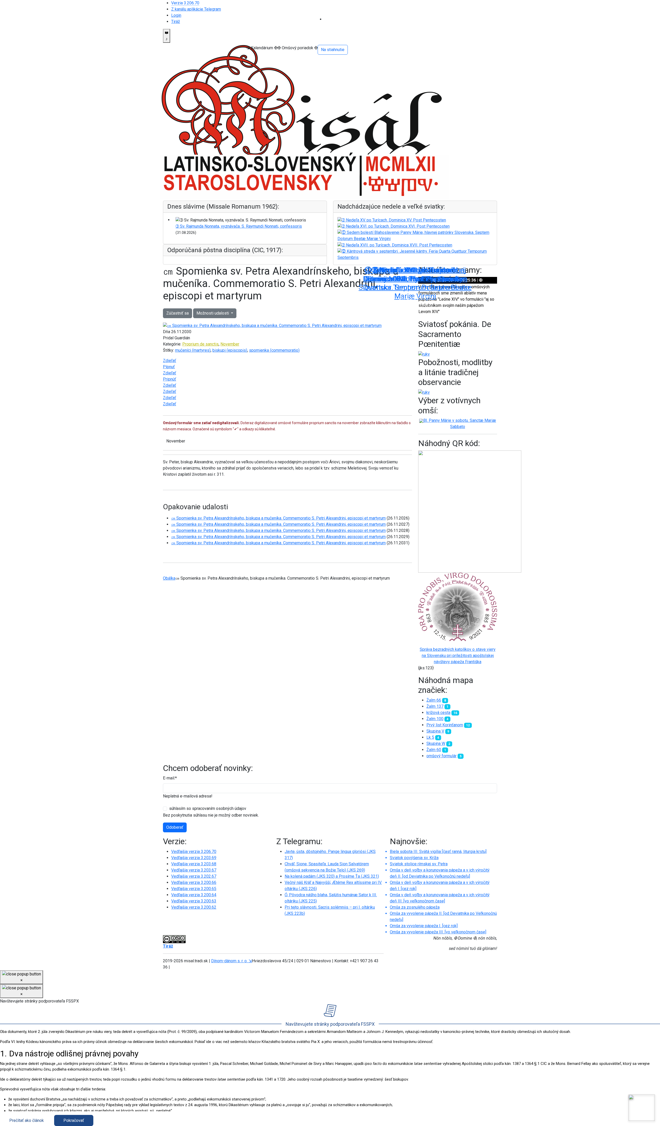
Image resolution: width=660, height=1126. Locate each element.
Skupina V (435, 731)
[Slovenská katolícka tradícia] (642, 1108)
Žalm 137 (434, 706)
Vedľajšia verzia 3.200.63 (193, 901)
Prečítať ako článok (26, 1120)
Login (176, 15)
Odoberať (174, 827)
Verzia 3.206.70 (185, 3)
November (229, 344)
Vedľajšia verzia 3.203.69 (193, 857)
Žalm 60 (433, 749)
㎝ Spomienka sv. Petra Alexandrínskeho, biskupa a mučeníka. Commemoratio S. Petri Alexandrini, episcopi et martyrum (278, 518)
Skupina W (435, 743)
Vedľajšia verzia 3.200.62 (193, 907)
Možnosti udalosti (213, 313)
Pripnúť (169, 379)
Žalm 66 (433, 700)
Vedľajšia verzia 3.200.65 (193, 888)
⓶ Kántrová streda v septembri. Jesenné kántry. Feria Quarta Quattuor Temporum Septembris (415, 279)
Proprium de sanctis (200, 344)
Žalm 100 (434, 718)
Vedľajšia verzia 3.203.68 (193, 863)
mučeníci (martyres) (193, 350)
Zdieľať (169, 360)
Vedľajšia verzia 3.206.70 (193, 851)
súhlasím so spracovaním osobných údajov (207, 808)
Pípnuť (169, 366)
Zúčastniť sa (177, 313)
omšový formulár (441, 755)
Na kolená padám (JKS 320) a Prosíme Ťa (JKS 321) (332, 876)
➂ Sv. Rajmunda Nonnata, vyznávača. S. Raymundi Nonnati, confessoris (239, 226)
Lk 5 (430, 737)
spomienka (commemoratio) (274, 350)
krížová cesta (438, 712)
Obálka (169, 578)
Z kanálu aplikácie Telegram (196, 9)
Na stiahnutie (332, 49)
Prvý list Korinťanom (444, 724)
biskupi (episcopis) (229, 350)
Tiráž (175, 21)
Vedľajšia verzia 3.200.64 (193, 894)
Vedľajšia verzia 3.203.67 (193, 870)
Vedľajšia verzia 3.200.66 (193, 882)
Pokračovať (73, 1120)
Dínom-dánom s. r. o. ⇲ (231, 960)
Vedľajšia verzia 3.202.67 (193, 876)
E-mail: (170, 778)
